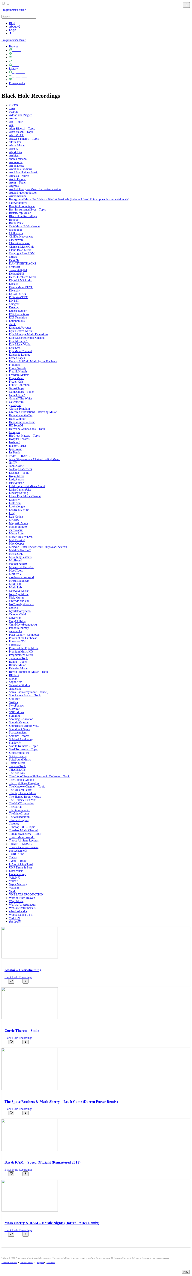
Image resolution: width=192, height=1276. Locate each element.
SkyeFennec (16, 705)
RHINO (14, 675)
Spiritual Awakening (21, 739)
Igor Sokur (15, 449)
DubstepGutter (17, 310)
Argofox (14, 185)
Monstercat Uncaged (21, 567)
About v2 (14, 26)
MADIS (14, 519)
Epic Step (14, 347)
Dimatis (13, 283)
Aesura (13, 118)
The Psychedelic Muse (22, 793)
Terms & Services (9, 1262)
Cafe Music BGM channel (24, 226)
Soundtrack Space (19, 729)
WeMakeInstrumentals (22, 908)
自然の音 (15, 921)
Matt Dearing (17, 540)
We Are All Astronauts (22, 904)
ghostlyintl (15, 405)
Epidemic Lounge (19, 354)
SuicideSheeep (17, 756)
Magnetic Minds (18, 523)
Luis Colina (16, 516)
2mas (12, 108)
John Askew (16, 466)
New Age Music (18, 594)
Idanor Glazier (17, 445)
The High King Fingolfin (24, 783)
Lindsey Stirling (18, 493)
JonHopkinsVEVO (20, 469)
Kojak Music (16, 476)
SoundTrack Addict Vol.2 (24, 725)
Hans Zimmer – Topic (22, 422)
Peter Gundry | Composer (24, 634)
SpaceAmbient (17, 732)
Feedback (50, 1262)
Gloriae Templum (19, 408)
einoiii (12, 324)
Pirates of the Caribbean (23, 638)
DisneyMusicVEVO (21, 287)
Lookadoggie (17, 506)
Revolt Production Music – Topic (28, 671)
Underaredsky (17, 874)
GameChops (16, 388)
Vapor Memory (18, 884)
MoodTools (16, 570)
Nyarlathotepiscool (20, 611)
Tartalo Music (17, 762)
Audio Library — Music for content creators (35, 189)
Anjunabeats (16, 165)
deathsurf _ (15, 266)
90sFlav (13, 111)
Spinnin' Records (19, 735)
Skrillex (13, 702)
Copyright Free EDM (21, 253)
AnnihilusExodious (20, 169)
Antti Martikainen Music (23, 172)
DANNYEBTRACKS (22, 263)
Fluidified (14, 364)
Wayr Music (16, 901)
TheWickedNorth (19, 816)
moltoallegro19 (18, 563)
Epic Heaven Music (20, 331)
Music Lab (15, 587)
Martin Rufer (16, 533)
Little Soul (15, 503)
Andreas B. (15, 162)
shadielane (15, 688)
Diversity (14, 290)
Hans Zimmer (17, 418)
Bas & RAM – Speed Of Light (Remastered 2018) (42, 1162)
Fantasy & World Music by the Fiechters (33, 361)
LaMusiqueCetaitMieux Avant (27, 486)
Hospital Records (19, 439)
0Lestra (13, 104)
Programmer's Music (14, 40)
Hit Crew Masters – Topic (24, 435)
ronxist (13, 678)
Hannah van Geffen (20, 415)
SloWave (14, 708)
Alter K (13, 148)
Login (12, 29)
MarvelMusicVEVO (21, 536)
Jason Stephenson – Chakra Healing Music (34, 459)
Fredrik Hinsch (18, 371)
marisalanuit (16, 530)
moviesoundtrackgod (21, 577)
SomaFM (14, 715)
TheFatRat (15, 806)
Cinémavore (16, 239)
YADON (14, 918)
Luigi (12, 513)
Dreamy (14, 307)
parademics (15, 631)
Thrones (14, 823)
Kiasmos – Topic (19, 472)
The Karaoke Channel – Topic (27, 786)
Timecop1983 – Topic (22, 827)
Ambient (14, 155)
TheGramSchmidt (19, 810)
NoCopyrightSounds (21, 604)
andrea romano (18, 158)
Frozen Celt (16, 381)
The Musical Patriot (20, 789)
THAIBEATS (17, 769)
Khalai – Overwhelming (22, 970)
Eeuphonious (17, 320)
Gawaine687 (16, 401)
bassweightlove (18, 202)
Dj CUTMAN (17, 293)
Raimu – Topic (18, 661)
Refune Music (17, 665)
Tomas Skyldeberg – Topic (25, 833)
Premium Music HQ (21, 651)
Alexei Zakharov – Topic (24, 138)
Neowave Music (18, 590)
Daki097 (14, 260)
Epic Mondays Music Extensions (28, 334)
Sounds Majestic (18, 722)
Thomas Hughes (18, 820)
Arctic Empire (17, 179)
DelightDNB (16, 273)
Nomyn (13, 607)
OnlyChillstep (17, 621)
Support (40, 1262)
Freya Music (16, 378)
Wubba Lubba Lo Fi (21, 914)
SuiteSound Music (20, 759)
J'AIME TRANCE (20, 455)
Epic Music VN (18, 341)
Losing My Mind (19, 509)
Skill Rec (14, 698)
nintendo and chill (19, 600)
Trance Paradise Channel (23, 847)
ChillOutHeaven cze (21, 236)
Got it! (174, 7)
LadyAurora (16, 479)
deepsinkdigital (18, 270)
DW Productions (19, 314)
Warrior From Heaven (22, 897)
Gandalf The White (20, 398)
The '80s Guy (17, 773)
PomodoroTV (17, 641)
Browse (13, 46)
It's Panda (14, 452)
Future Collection (19, 385)
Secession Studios (19, 685)
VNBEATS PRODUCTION (26, 894)
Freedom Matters (19, 374)
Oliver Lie (15, 617)
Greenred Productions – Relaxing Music (33, 412)
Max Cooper (16, 543)
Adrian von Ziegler (20, 115)
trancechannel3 (18, 850)
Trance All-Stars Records (24, 840)
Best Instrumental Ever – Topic (27, 209)
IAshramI (14, 442)
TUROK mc (16, 854)
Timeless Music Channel (23, 830)
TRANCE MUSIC (20, 843)
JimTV (13, 462)
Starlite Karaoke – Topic (23, 746)
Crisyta (13, 256)
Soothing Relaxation (21, 719)
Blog (12, 23)
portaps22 (15, 644)
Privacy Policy (26, 1262)
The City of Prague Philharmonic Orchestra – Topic (39, 776)
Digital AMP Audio (20, 280)
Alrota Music (17, 145)
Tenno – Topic (17, 766)
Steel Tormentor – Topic (23, 749)
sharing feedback (92, 9)
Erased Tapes (17, 358)
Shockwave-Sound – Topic (25, 695)
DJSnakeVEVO (18, 297)
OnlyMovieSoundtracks (23, 624)
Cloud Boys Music (20, 250)
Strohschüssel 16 (19, 752)
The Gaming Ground (21, 779)
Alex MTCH (16, 135)
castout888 (15, 229)
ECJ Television (18, 317)
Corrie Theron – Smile (21, 1030)
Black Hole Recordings (23, 216)
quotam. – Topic (18, 658)
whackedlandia (18, 911)
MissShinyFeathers (20, 557)
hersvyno (14, 432)
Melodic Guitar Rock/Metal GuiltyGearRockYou (38, 546)
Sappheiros (15, 681)
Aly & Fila (15, 152)
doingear (14, 304)
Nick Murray (16, 597)
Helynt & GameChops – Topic (27, 428)
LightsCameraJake (20, 489)
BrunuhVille (16, 223)
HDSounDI (16, 425)
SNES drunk (16, 712)
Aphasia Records (19, 175)
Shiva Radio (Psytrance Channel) (28, 692)
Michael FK (16, 553)
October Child (17, 614)
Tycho (12, 857)
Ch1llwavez (16, 233)
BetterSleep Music (20, 212)
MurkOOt (15, 584)
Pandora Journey (19, 627)
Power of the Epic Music (23, 648)
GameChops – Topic (21, 391)
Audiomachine (17, 196)
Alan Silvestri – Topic (22, 128)
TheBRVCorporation (21, 803)
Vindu (12, 891)
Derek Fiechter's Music (22, 277)
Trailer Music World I (21, 837)
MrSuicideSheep (19, 580)
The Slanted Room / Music (25, 796)
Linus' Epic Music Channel (25, 496)
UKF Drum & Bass (20, 867)
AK (11, 125)
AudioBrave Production (23, 192)
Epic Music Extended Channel (27, 337)
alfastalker (15, 142)
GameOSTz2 (17, 395)
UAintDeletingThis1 (21, 864)
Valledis (13, 881)
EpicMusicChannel (20, 351)
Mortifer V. (15, 573)
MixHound (15, 560)
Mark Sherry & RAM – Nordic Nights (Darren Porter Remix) (51, 1223)
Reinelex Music (18, 668)
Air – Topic (16, 121)
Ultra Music (16, 870)
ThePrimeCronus (19, 813)
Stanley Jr (15, 742)
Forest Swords (17, 368)
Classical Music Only (21, 246)
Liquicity (14, 499)
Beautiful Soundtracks (22, 206)
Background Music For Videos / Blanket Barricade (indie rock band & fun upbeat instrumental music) (69, 199)
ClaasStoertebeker (19, 243)
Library (13, 68)
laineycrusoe (16, 482)
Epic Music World (20, 344)
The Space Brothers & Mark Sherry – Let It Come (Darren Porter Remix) (61, 1102)
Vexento (14, 887)
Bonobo (14, 219)
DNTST (14, 300)
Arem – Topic (17, 182)
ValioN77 (14, 877)
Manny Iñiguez (18, 526)
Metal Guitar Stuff (20, 550)
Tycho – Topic (17, 860)
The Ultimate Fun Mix (22, 800)
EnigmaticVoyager (20, 327)
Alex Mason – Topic (21, 131)
